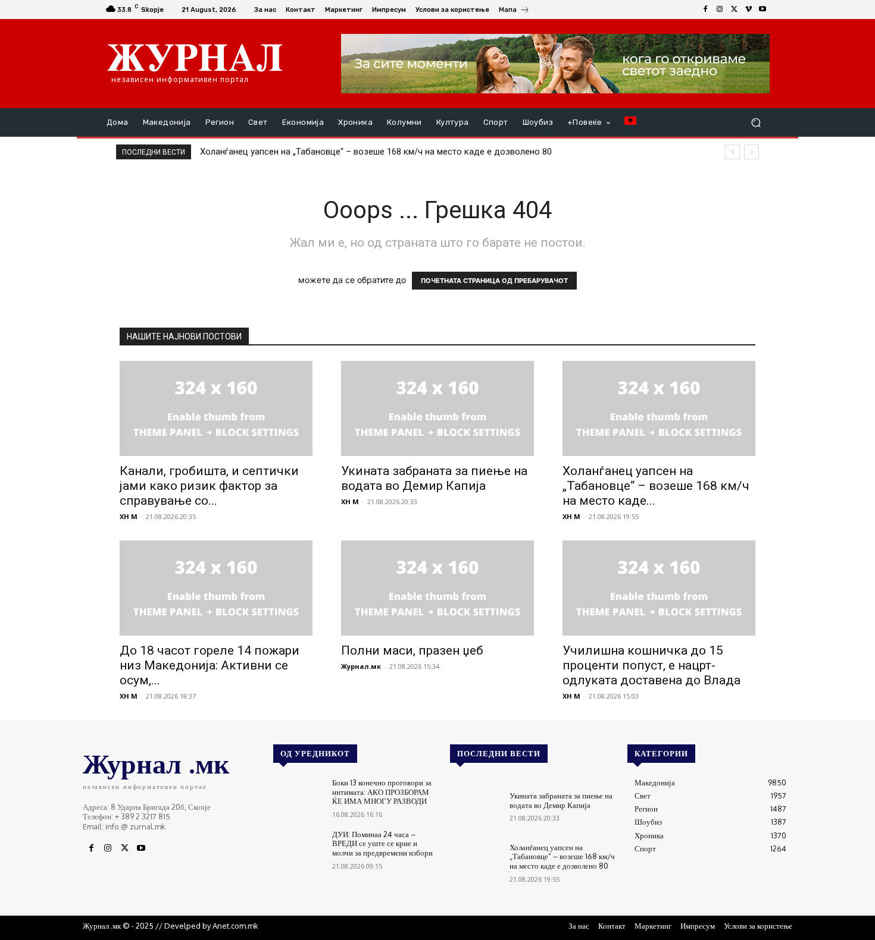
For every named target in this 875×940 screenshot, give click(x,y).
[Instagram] (719, 9)
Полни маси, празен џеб (412, 650)
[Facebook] (705, 9)
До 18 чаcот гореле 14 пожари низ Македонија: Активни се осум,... (209, 665)
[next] (751, 151)
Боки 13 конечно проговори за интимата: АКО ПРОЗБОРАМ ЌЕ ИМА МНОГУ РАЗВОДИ (382, 792)
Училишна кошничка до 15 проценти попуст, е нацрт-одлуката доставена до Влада (651, 665)
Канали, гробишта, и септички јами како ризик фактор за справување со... (209, 486)
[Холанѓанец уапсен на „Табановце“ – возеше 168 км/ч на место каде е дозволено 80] (658, 408)
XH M (129, 516)
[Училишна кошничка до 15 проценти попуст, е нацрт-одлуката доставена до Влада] (658, 588)
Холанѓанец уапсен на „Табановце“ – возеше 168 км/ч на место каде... (655, 486)
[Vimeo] (748, 9)
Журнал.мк (361, 666)
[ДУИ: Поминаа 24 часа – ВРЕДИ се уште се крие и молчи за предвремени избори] (298, 850)
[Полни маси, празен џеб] (437, 588)
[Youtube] (762, 9)
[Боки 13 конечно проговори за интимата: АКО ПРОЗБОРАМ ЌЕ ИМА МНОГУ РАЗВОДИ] (298, 798)
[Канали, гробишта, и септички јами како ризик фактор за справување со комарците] (216, 408)
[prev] (732, 151)
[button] (756, 123)
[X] (734, 9)
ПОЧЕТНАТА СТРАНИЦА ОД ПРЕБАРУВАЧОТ (494, 280)
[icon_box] (514, 11)
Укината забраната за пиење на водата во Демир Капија (434, 478)
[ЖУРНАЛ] (195, 57)
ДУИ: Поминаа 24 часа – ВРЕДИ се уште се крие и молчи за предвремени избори (382, 843)
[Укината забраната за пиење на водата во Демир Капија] (437, 408)
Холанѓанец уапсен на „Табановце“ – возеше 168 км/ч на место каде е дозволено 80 (376, 151)
